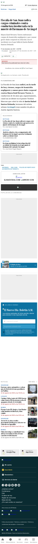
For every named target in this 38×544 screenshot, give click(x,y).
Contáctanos (6, 491)
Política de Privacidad (26, 329)
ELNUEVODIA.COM (12, 180)
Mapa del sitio (6, 500)
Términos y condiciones (20, 522)
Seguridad (12, 9)
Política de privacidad (7, 522)
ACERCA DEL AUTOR (19, 173)
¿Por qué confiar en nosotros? (12, 502)
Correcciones (20, 524)
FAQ (3, 493)
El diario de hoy (7, 495)
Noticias (4, 9)
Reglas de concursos (9, 498)
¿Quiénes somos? (8, 489)
